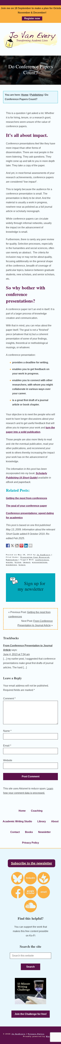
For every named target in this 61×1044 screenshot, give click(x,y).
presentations (39, 562)
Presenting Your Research (35, 557)
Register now (32, 18)
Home (22, 810)
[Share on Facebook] (8, 545)
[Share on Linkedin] (26, 545)
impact (26, 562)
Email (7, 745)
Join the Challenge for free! (31, 1014)
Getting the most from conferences (26, 498)
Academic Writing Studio (17, 821)
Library (41, 821)
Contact (15, 832)
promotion (11, 565)
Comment (9, 698)
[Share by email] (30, 545)
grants (9, 562)
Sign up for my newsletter (31, 586)
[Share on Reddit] (17, 545)
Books (29, 832)
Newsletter (44, 832)
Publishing (12, 560)
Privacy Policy (30, 842)
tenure (22, 565)
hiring (18, 562)
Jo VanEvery (30, 39)
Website (7, 760)
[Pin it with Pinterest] (21, 545)
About (54, 821)
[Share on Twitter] (12, 545)
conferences (42, 560)
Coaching (37, 810)
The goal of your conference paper (26, 505)
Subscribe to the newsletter (31, 863)
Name (7, 731)
